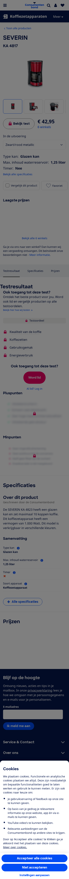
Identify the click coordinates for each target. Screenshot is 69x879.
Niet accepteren (34, 867)
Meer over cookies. (15, 847)
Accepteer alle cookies (34, 858)
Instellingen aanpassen (35, 875)
